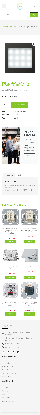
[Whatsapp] (3, 352)
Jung (10, 27)
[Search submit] (34, 14)
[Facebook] (8, 352)
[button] (4, 6)
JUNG (16, 118)
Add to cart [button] (10, 242)
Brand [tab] (18, 175)
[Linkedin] (18, 352)
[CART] (34, 6)
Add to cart (19, 105)
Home (5, 27)
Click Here (29, 156)
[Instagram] (13, 352)
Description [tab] (9, 175)
